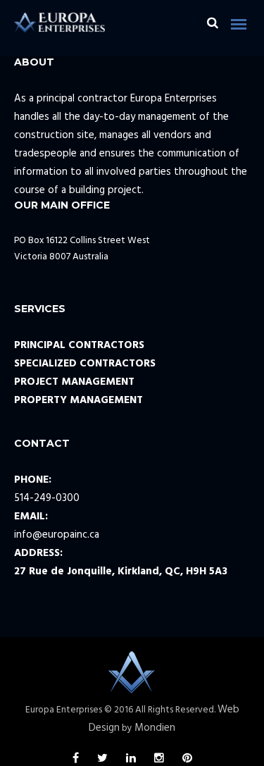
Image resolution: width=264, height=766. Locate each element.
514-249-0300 (47, 498)
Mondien (154, 727)
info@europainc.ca (56, 534)
